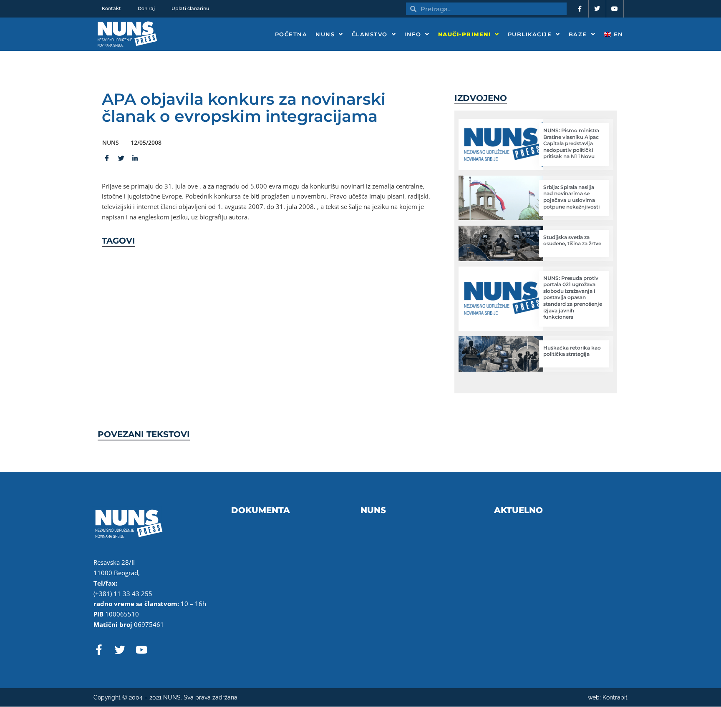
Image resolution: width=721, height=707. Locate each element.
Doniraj (146, 8)
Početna (291, 34)
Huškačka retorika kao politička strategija (572, 351)
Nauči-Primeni (464, 34)
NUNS (325, 34)
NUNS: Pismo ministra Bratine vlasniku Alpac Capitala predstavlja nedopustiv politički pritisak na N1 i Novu (571, 143)
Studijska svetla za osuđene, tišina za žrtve (572, 240)
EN (617, 34)
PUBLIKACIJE (530, 34)
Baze (578, 34)
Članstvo (370, 34)
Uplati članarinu (190, 8)
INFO (412, 34)
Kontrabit (615, 697)
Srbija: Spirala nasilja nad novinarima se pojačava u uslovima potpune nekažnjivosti (571, 197)
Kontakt (111, 8)
